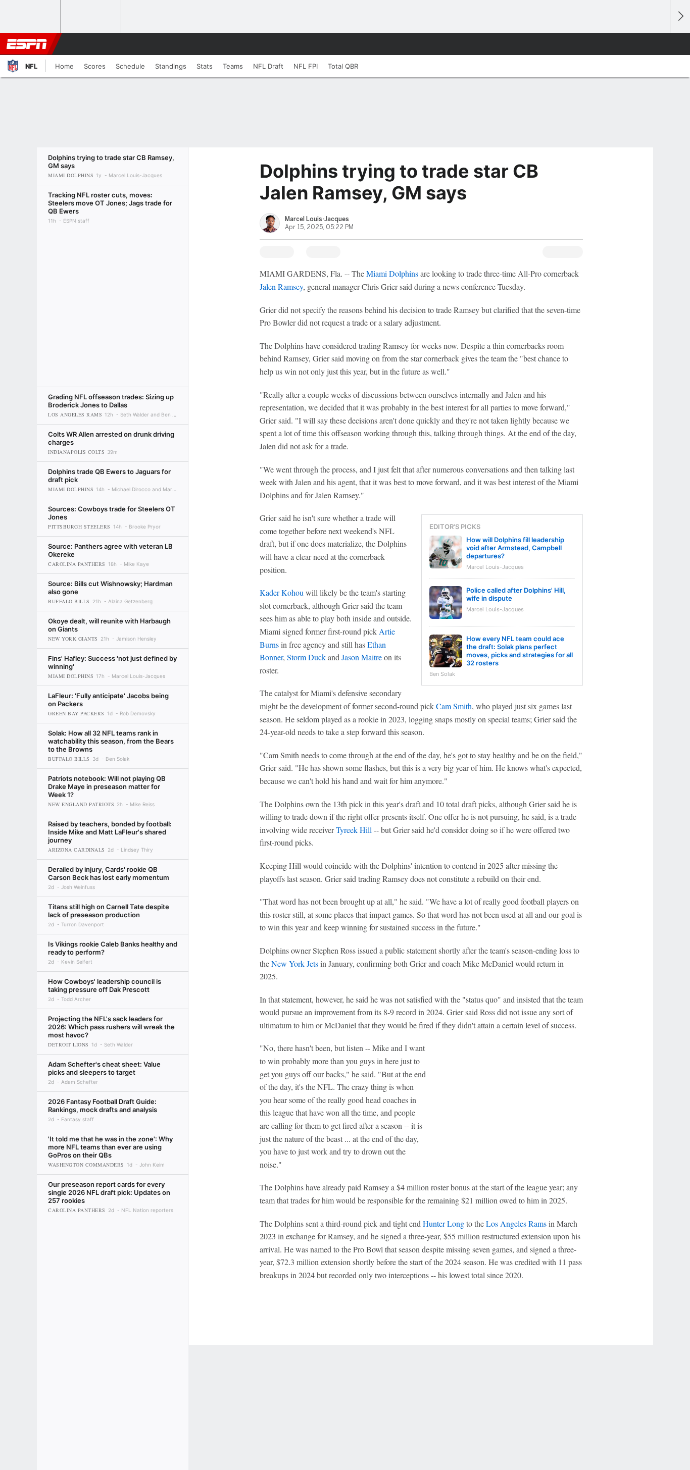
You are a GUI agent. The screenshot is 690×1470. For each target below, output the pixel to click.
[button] (658, 44)
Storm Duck (306, 657)
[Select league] (31, 16)
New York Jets (294, 963)
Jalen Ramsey (281, 286)
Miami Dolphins (392, 273)
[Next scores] (680, 16)
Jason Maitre (361, 657)
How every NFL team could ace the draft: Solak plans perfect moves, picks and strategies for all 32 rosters (519, 651)
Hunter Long (443, 1223)
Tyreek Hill (354, 829)
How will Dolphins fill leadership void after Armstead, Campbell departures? (515, 548)
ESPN (27, 44)
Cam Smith (454, 706)
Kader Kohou (282, 592)
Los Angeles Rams (516, 1223)
